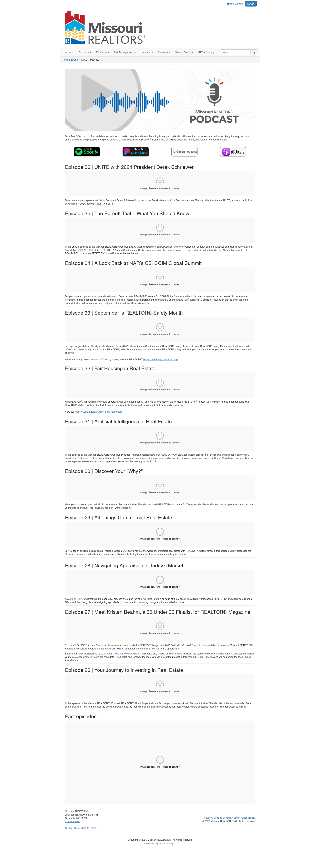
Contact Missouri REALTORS (81, 828)
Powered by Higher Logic (160, 843)
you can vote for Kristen (127, 653)
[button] (69, 52)
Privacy (208, 817)
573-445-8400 (72, 821)
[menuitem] (235, 3)
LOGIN (250, 3)
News (84, 59)
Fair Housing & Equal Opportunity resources (98, 411)
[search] (254, 52)
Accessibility (248, 817)
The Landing (236, 3)
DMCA (237, 817)
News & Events (70, 59)
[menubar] (235, 3)
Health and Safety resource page (160, 359)
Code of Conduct (223, 817)
